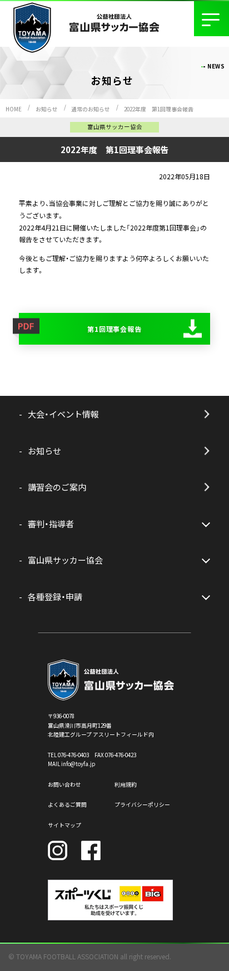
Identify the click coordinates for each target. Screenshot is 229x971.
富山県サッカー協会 (65, 560)
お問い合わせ (64, 784)
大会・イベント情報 (63, 414)
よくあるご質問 (67, 804)
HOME (14, 109)
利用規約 (125, 784)
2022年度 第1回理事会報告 (158, 109)
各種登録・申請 (55, 596)
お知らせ (47, 109)
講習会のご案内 (57, 487)
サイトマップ (64, 825)
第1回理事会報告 (114, 329)
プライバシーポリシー (142, 804)
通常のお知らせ (90, 109)
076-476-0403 (73, 755)
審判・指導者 (51, 523)
